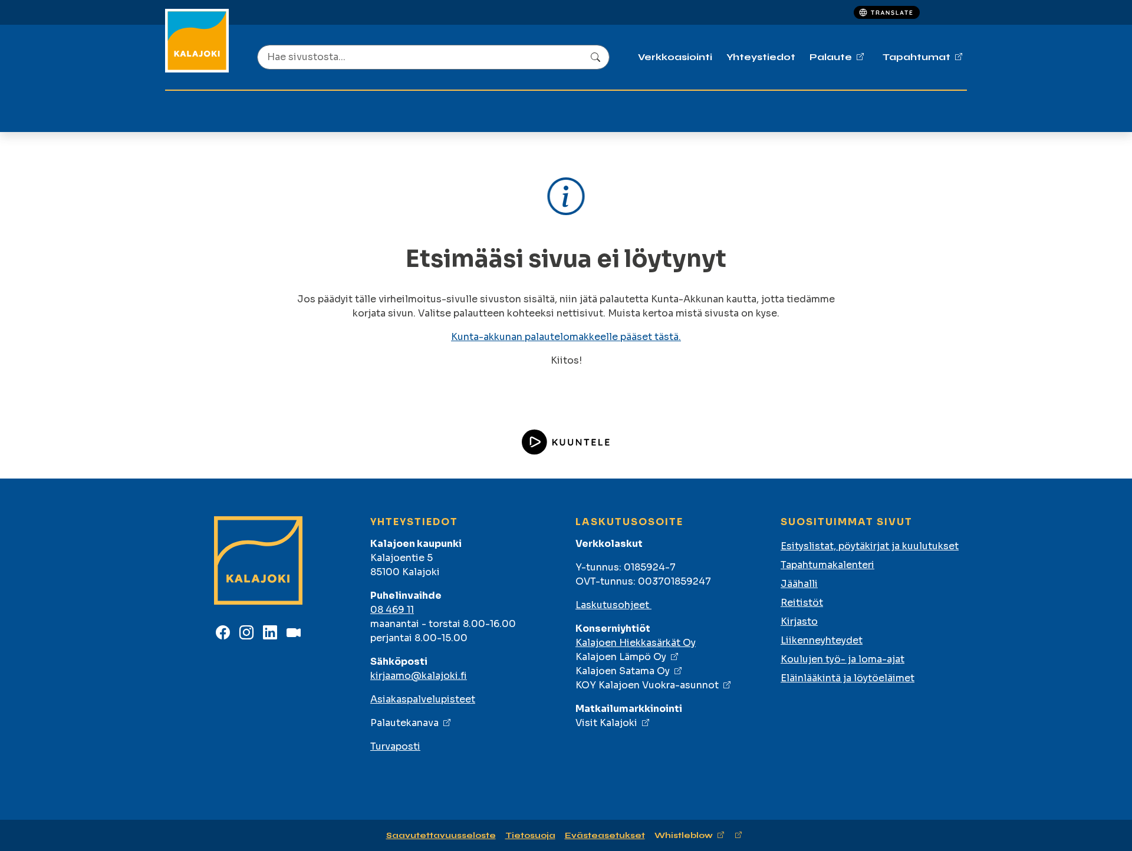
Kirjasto (799, 621)
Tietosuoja (530, 835)
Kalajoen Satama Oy (622, 671)
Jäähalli (799, 584)
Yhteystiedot (760, 56)
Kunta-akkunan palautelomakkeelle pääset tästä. (566, 337)
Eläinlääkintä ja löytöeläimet (847, 678)
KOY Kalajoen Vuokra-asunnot (647, 685)
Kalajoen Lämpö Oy (620, 657)
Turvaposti (395, 746)
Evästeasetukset (605, 835)
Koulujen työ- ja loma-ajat (842, 659)
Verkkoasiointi (675, 56)
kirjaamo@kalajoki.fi (418, 675)
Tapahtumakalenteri (827, 565)
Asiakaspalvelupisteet (422, 699)
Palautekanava (404, 723)
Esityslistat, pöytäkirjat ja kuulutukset (870, 546)
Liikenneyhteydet (822, 640)
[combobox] (433, 57)
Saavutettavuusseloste (441, 835)
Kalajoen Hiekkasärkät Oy (635, 642)
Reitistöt (802, 602)
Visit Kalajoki (606, 723)
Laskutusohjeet (613, 605)
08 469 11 (392, 609)
